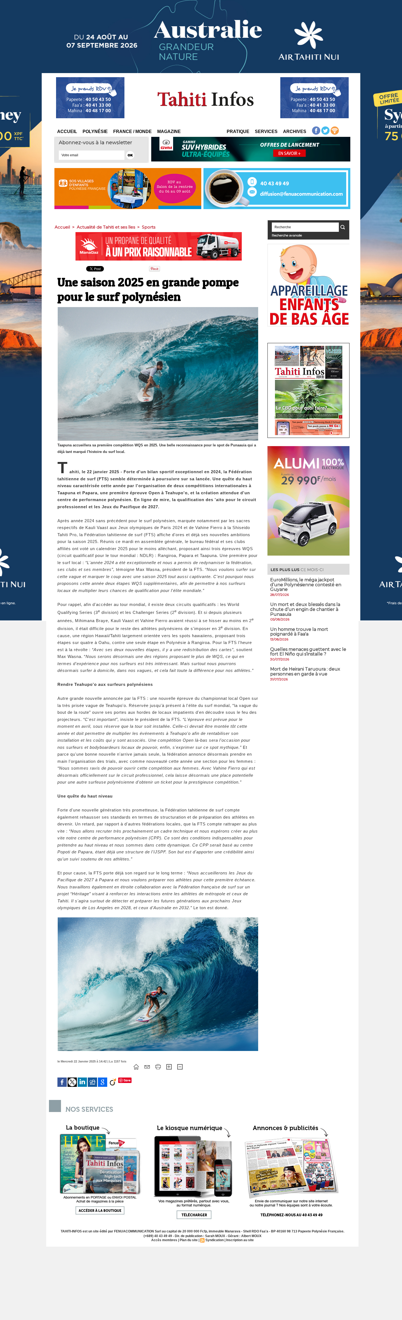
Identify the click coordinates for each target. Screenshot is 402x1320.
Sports (148, 227)
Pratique (238, 131)
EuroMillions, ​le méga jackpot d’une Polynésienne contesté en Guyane (305, 584)
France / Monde (132, 131)
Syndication (214, 1240)
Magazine (169, 131)
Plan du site (189, 1240)
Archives (294, 131)
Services (266, 131)
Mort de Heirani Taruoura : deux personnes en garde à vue (305, 671)
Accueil (67, 131)
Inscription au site (240, 1240)
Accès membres (164, 1240)
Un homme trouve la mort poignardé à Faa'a (299, 632)
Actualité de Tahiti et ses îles (106, 227)
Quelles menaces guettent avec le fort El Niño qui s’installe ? (308, 652)
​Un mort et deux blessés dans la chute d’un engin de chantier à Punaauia (305, 609)
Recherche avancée (287, 235)
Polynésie (95, 131)
